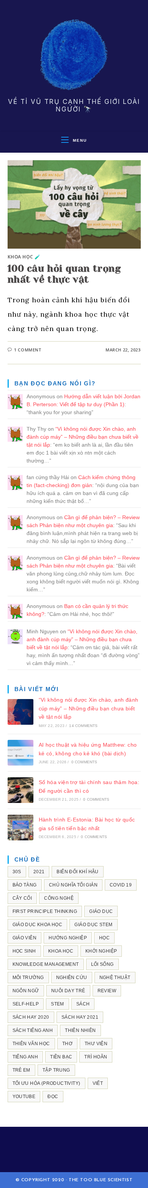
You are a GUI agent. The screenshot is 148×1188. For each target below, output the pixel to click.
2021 (39, 871)
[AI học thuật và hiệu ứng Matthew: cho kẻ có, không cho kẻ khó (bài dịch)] (20, 753)
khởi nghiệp (101, 951)
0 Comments (84, 762)
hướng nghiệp (68, 937)
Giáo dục (101, 911)
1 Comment (27, 350)
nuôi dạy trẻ (68, 990)
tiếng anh (25, 1057)
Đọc (52, 1096)
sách (83, 1004)
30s (17, 871)
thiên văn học (31, 1043)
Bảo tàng (25, 885)
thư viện (96, 1043)
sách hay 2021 (79, 1017)
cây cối (22, 898)
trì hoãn (95, 1057)
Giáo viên (25, 937)
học (104, 937)
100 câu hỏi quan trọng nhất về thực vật (64, 274)
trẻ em (21, 1070)
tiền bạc (61, 1057)
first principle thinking (45, 911)
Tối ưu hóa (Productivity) (46, 1083)
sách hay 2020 (31, 1017)
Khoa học (60, 951)
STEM (57, 1004)
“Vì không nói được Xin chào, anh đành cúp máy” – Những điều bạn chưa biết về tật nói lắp (83, 437)
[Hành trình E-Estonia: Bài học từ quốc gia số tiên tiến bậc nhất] (20, 827)
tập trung (56, 1070)
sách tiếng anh (33, 1030)
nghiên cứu (71, 977)
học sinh (24, 951)
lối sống (102, 964)
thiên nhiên (80, 1030)
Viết (98, 1083)
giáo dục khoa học (38, 924)
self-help (26, 1004)
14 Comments (83, 726)
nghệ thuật (115, 977)
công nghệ (59, 898)
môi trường (28, 977)
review (107, 990)
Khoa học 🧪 (24, 257)
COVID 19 (121, 885)
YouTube (24, 1096)
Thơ (67, 1043)
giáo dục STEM (93, 924)
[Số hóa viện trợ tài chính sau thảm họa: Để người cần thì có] (20, 790)
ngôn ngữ (26, 990)
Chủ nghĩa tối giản (73, 885)
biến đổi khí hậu (77, 871)
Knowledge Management (46, 964)
